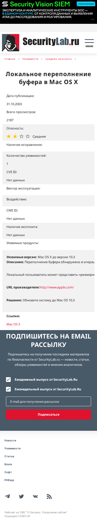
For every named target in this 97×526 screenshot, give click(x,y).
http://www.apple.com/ (57, 287)
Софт (8, 472)
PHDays (9, 480)
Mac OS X (13, 324)
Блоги (8, 464)
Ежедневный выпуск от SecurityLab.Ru (46, 379)
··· (93, 19)
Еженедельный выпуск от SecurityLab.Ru (48, 389)
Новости (10, 440)
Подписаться (48, 414)
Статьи (9, 456)
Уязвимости (12, 448)
